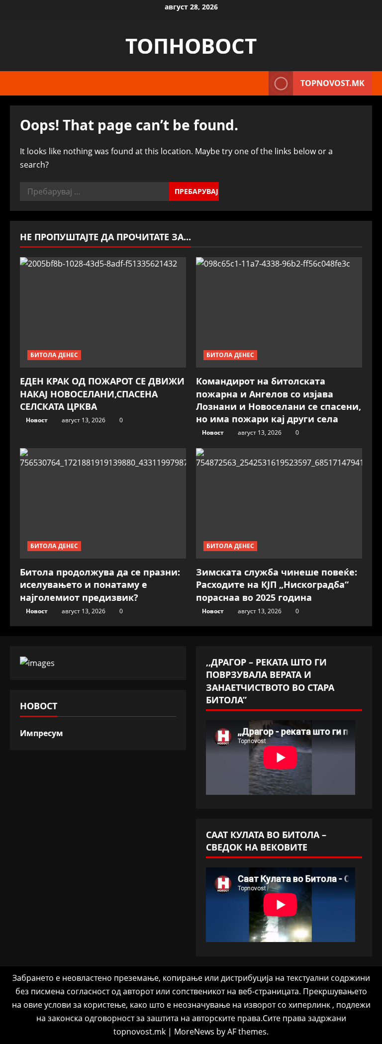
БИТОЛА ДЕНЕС (54, 355)
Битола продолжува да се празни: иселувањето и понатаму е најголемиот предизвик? (100, 584)
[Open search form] (258, 83)
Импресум (41, 733)
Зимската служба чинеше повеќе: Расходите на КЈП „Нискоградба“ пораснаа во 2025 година (276, 584)
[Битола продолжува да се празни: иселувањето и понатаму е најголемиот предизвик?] (103, 503)
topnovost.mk (332, 83)
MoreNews (194, 1031)
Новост (37, 420)
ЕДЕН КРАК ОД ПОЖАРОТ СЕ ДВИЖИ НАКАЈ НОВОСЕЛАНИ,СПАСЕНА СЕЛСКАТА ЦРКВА (102, 393)
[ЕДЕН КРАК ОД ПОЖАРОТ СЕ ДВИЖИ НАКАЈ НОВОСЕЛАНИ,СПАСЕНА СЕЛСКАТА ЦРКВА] (103, 312)
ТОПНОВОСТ (191, 45)
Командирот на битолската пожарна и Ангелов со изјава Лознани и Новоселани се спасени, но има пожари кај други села (278, 400)
